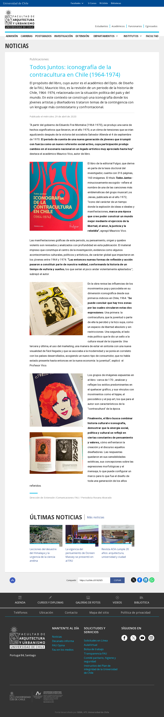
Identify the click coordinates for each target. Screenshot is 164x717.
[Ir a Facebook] (124, 638)
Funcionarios (135, 26)
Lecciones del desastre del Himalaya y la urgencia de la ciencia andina (43, 554)
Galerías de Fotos (88, 602)
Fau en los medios (63, 649)
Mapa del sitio (99, 612)
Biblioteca (141, 602)
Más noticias (95, 517)
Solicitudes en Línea (96, 640)
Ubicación (46, 612)
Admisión (12, 36)
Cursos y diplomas (50, 602)
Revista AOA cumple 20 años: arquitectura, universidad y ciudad (115, 553)
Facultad (152, 36)
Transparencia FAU (95, 653)
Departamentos (104, 36)
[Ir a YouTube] (142, 638)
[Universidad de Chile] (15, 2)
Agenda (20, 602)
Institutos (131, 36)
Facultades (76, 3)
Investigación (63, 36)
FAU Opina (58, 645)
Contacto (71, 612)
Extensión (82, 36)
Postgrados (43, 36)
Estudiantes (101, 26)
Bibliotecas (116, 3)
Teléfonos (20, 612)
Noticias (17, 45)
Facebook (139, 579)
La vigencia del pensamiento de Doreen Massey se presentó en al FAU (80, 554)
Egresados (151, 26)
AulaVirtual (90, 645)
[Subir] (12, 580)
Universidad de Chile (98, 712)
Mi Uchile (104, 3)
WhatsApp (151, 579)
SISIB (79, 712)
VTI (85, 712)
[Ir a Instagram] (151, 638)
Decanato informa (63, 641)
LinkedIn (145, 579)
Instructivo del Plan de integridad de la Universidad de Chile (100, 669)
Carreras (27, 36)
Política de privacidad (135, 612)
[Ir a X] (133, 638)
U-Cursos (92, 3)
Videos (117, 602)
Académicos (118, 26)
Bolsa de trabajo (94, 649)
